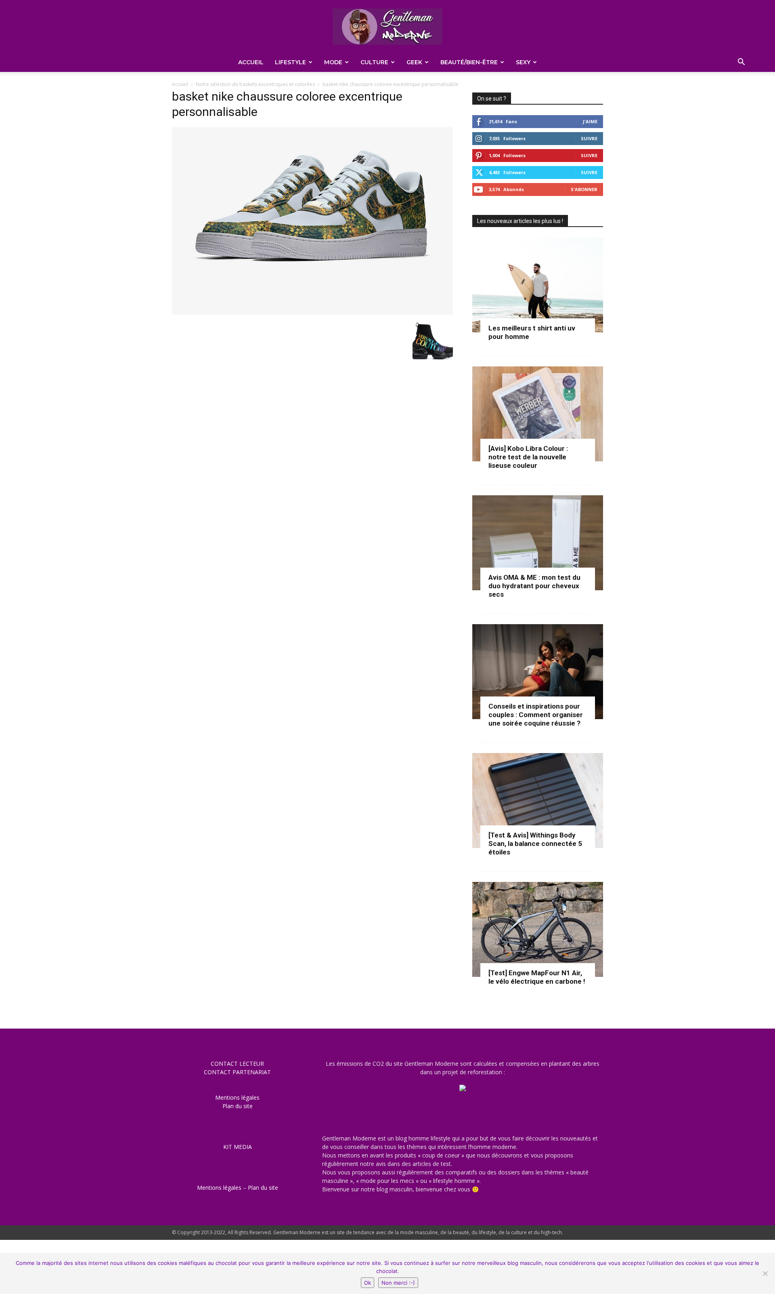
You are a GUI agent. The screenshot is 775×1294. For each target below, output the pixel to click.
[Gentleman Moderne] (387, 26)
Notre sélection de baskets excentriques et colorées (255, 84)
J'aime (590, 121)
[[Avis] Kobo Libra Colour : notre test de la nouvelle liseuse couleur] (537, 413)
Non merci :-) (398, 1282)
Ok (367, 1282)
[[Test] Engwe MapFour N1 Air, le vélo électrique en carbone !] (537, 929)
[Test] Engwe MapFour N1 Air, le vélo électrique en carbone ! (536, 977)
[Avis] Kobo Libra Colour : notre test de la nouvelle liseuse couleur (528, 456)
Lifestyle (290, 62)
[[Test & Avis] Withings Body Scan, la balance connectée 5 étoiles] (537, 800)
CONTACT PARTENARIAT (237, 1072)
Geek (414, 62)
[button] (741, 63)
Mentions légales (237, 1097)
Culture (374, 62)
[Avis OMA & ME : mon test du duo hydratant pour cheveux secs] (537, 542)
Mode (333, 62)
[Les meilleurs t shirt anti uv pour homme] (537, 285)
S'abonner (584, 189)
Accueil (251, 62)
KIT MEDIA (237, 1147)
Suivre (589, 138)
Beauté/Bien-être (469, 62)
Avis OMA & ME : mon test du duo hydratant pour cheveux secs (534, 585)
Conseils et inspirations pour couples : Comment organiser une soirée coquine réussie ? (535, 714)
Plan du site (237, 1106)
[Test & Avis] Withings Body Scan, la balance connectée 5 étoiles (535, 843)
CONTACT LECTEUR (237, 1063)
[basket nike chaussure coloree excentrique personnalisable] (312, 312)
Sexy (523, 62)
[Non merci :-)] (765, 1273)
